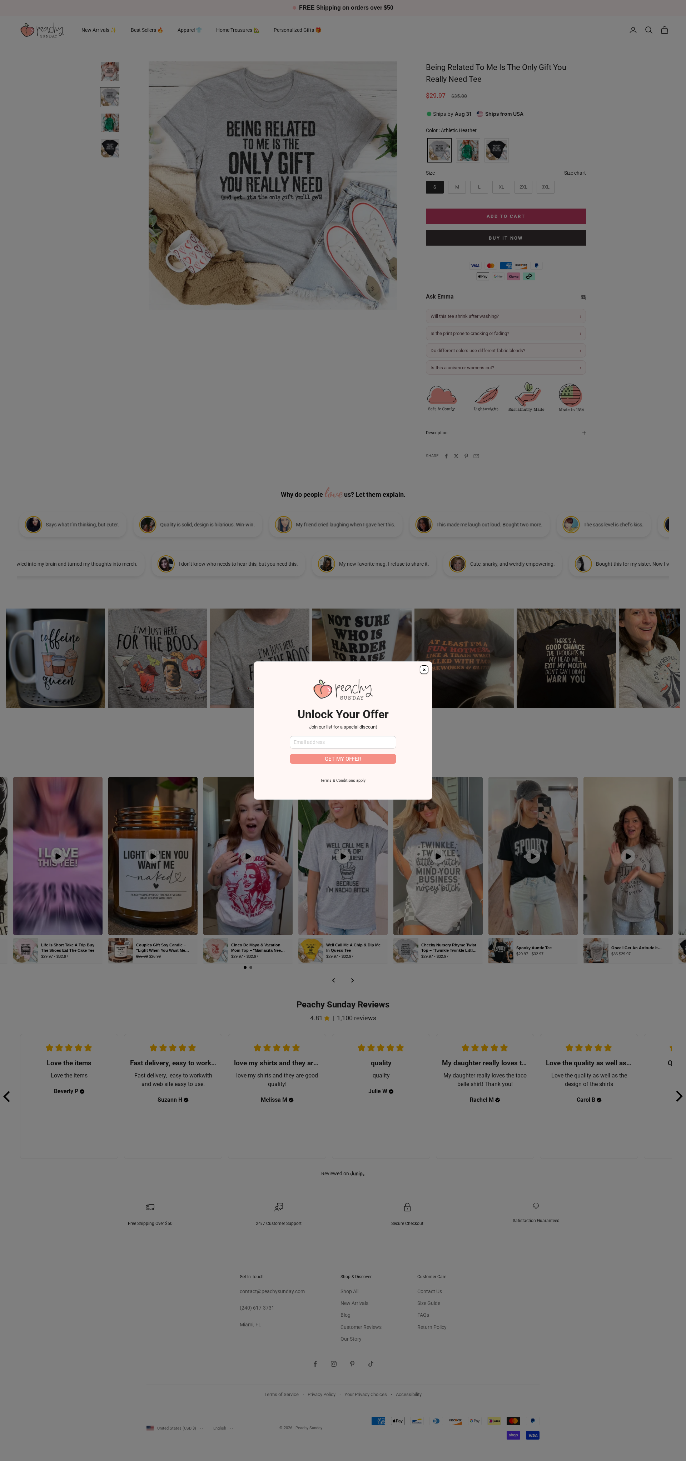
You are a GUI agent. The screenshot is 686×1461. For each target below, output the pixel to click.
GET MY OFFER (343, 759)
